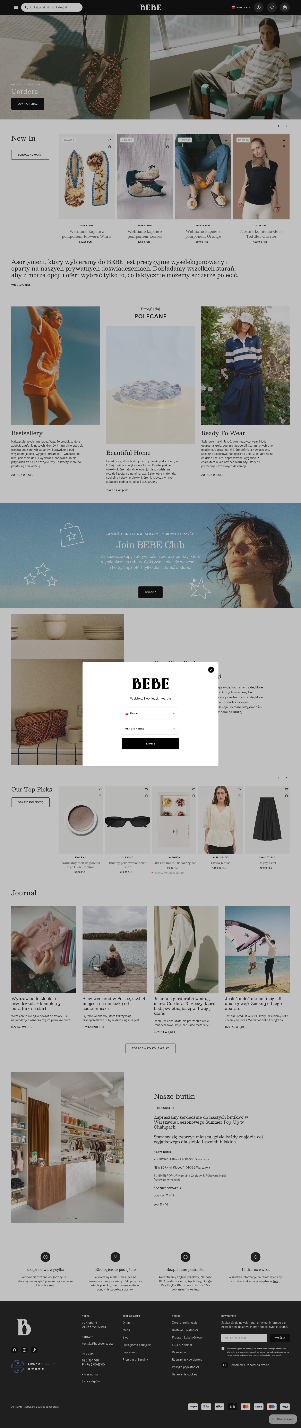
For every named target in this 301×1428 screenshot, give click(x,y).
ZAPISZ (150, 743)
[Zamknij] (211, 669)
